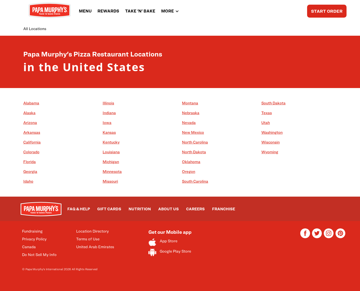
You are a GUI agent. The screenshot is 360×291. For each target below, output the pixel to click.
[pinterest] (340, 237)
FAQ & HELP (78, 209)
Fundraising (32, 231)
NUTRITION (140, 209)
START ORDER (327, 11)
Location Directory (92, 231)
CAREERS (195, 209)
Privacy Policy (34, 239)
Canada (29, 247)
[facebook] (305, 237)
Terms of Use (87, 239)
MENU (85, 11)
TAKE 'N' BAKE (140, 11)
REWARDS (108, 11)
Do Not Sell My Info (39, 254)
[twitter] (317, 237)
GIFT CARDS (109, 209)
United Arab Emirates (95, 247)
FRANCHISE (223, 209)
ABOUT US (168, 209)
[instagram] (329, 237)
